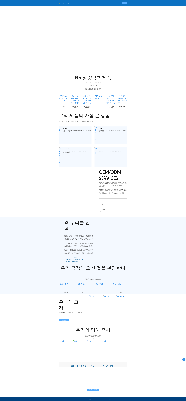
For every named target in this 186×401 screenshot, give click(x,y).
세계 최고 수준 (101, 128)
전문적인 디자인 (66, 148)
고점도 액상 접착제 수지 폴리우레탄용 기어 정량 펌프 (87, 106)
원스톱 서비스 (101, 148)
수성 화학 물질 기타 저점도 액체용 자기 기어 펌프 (110, 106)
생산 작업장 (66, 292)
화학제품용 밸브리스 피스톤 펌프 (63, 105)
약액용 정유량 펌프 (99, 105)
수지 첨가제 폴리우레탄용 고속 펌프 (122, 105)
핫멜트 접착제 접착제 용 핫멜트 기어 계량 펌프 (75, 106)
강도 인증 (65, 128)
